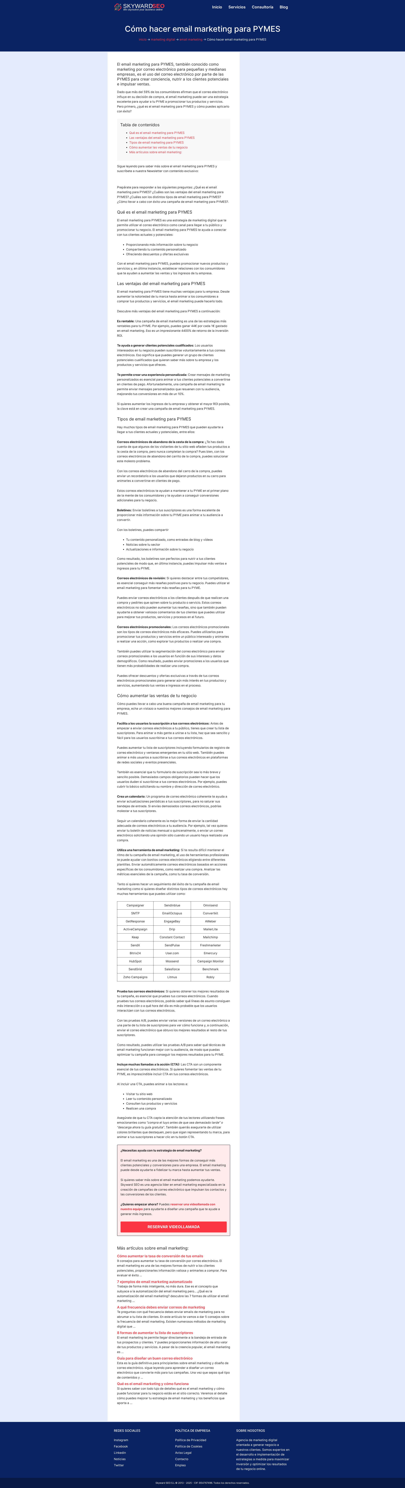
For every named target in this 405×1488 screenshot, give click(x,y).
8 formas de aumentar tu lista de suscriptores (155, 1333)
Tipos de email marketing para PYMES (156, 142)
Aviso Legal (183, 1453)
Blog (284, 7)
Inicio (217, 7)
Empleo (180, 1465)
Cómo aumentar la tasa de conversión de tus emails (160, 1256)
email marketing (191, 39)
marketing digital (163, 39)
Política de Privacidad (190, 1440)
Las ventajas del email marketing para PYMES (162, 138)
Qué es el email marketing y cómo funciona (153, 1384)
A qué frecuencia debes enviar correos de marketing (161, 1307)
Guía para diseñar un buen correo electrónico (155, 1358)
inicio (142, 39)
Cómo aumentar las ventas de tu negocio (158, 147)
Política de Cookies (188, 1446)
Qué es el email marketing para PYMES (156, 133)
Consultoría (262, 7)
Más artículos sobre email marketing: (155, 152)
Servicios (237, 7)
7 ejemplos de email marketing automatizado (154, 1282)
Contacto (181, 1459)
